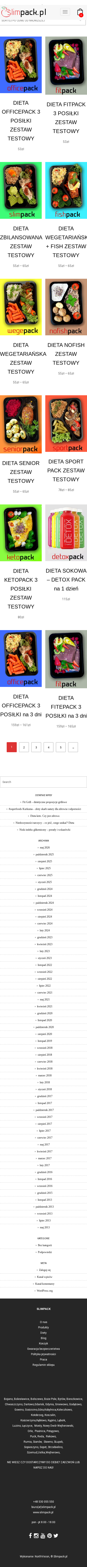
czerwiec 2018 (44, 1061)
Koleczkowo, (64, 1409)
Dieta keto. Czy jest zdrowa (44, 815)
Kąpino (52, 1420)
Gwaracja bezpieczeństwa (43, 1348)
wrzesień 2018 (44, 1047)
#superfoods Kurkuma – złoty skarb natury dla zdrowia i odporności (45, 809)
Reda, (41, 1436)
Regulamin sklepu (44, 1364)
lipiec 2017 (45, 1130)
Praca (43, 1359)
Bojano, (9, 1399)
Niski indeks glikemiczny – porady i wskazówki (44, 829)
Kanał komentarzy (44, 1283)
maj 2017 (45, 1144)
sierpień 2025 (45, 861)
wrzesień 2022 (44, 971)
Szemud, (32, 1452)
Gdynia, (50, 1404)
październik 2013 (45, 1206)
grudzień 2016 (44, 1172)
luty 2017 (45, 1165)
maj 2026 (45, 847)
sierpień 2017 (45, 1123)
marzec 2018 (45, 1075)
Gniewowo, (62, 1404)
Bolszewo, (37, 1399)
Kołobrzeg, (38, 1415)
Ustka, (42, 1452)
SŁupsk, (58, 1441)
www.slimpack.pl (43, 1512)
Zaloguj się (45, 1270)
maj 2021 (45, 999)
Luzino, (17, 1425)
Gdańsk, (40, 1404)
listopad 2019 (45, 1041)
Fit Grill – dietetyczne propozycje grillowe (45, 802)
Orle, (31, 1431)
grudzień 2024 (44, 889)
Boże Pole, (50, 1399)
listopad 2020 (45, 1020)
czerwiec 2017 (44, 1137)
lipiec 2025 (45, 868)
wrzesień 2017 (44, 1116)
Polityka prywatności (43, 1354)
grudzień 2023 (44, 937)
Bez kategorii (45, 1245)
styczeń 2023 (45, 958)
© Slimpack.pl (59, 1556)
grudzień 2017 (44, 1096)
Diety (43, 1332)
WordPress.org (45, 1290)
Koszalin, (50, 1415)
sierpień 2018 (45, 1054)
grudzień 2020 (44, 1013)
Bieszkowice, (74, 1399)
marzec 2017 (45, 1158)
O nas (43, 1322)
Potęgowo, (53, 1431)
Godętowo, (75, 1404)
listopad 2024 (45, 895)
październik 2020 (45, 1027)
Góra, (41, 1409)
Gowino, (19, 1409)
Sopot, (43, 1447)
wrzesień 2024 (44, 909)
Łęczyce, (28, 1425)
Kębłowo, (42, 1420)
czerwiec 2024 (44, 923)
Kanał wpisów (44, 1276)
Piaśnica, (41, 1431)
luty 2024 (45, 930)
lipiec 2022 (45, 985)
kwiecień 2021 (44, 1006)
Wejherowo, (53, 1452)
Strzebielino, (55, 1447)
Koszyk (43, 1343)
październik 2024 (45, 902)
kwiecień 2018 (44, 1068)
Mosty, (38, 1425)
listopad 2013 (45, 1199)
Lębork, (61, 1420)
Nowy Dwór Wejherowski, (59, 1425)
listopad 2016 (45, 1179)
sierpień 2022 (45, 978)
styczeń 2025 (45, 882)
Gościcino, (31, 1409)
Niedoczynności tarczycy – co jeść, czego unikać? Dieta (45, 822)
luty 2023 (45, 951)
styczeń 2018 (45, 1089)
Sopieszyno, (32, 1447)
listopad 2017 (45, 1103)
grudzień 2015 (44, 1192)
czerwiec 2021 (44, 992)
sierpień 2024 (45, 916)
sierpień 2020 (45, 1034)
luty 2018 (45, 1082)
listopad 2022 (45, 965)
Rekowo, (51, 1436)
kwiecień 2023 (44, 944)
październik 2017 (45, 1110)
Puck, (33, 1436)
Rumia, (28, 1441)
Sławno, (49, 1441)
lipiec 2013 (45, 1220)
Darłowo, (29, 1404)
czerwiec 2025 (44, 875)
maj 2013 (45, 1227)
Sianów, (38, 1441)
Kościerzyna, (28, 1420)
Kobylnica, (50, 1409)
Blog (43, 1338)
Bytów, (61, 1399)
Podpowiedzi (45, 1252)
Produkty (43, 1327)
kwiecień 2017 (44, 1151)
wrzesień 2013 (44, 1213)
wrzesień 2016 (44, 1186)
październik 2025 (45, 854)
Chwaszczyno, (14, 1404)
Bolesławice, (22, 1399)
